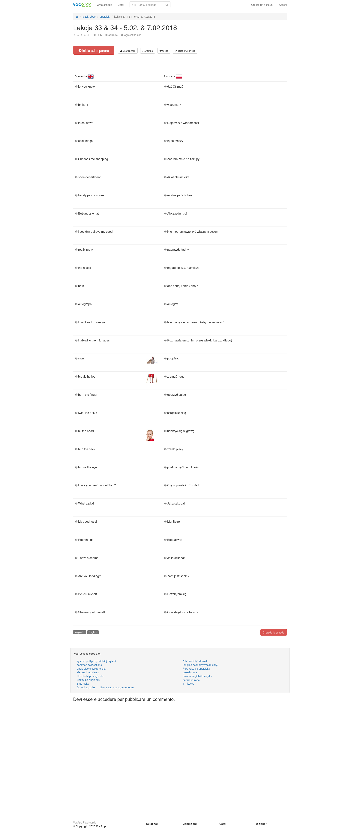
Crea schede (104, 5)
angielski (79, 632)
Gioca (165, 50)
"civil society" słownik (195, 661)
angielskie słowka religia (91, 668)
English (93, 632)
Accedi (283, 5)
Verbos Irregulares (88, 672)
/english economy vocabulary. (200, 665)
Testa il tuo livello (186, 50)
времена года (191, 680)
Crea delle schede (273, 632)
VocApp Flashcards (84, 822)
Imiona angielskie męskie (198, 676)
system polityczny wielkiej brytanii (96, 661)
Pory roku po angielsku (196, 668)
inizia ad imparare (95, 50)
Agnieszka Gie (132, 35)
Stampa (148, 50)
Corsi (121, 5)
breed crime (190, 672)
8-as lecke (83, 683)
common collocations (89, 665)
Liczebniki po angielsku (90, 676)
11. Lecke (188, 683)
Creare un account (262, 5)
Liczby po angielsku (88, 680)
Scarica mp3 (129, 50)
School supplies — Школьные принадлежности (105, 687)
